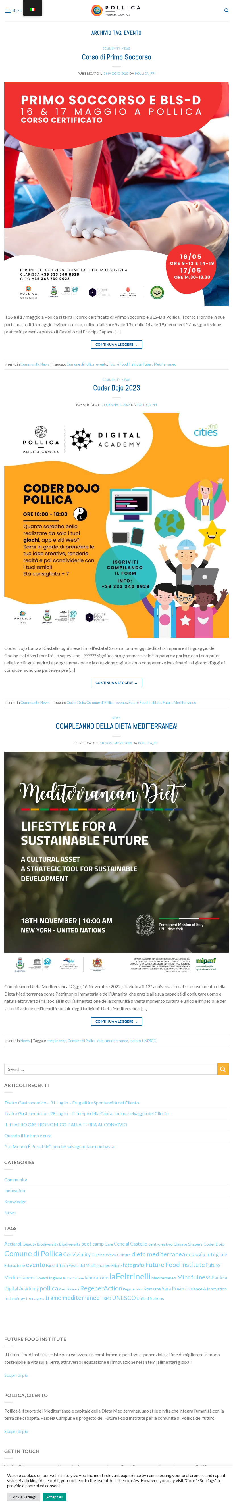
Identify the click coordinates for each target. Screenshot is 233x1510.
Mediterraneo (163, 1277)
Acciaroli (13, 1243)
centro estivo (160, 1244)
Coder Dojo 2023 (116, 388)
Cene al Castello (130, 1243)
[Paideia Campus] (116, 10)
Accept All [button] (54, 1497)
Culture (124, 1254)
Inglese (55, 1277)
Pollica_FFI (145, 73)
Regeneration (133, 1289)
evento (101, 364)
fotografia (134, 1265)
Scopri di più (16, 1375)
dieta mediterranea (112, 1040)
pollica (48, 1288)
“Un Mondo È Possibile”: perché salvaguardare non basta (59, 1146)
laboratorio (97, 1277)
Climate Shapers (188, 1244)
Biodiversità (69, 1244)
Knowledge (15, 1201)
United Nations (150, 1298)
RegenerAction (101, 1288)
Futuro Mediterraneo (159, 364)
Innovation (14, 1190)
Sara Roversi (175, 1288)
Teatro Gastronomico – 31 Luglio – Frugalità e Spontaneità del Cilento (71, 1102)
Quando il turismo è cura (27, 1135)
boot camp (92, 1243)
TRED (106, 1298)
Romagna (152, 1288)
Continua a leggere (116, 344)
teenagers (35, 1298)
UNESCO (149, 1040)
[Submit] (223, 1069)
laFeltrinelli (130, 1276)
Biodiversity (47, 1244)
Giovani (41, 1277)
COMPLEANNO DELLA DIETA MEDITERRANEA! (117, 726)
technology (14, 1298)
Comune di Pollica (80, 364)
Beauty (29, 1244)
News (126, 49)
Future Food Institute (125, 364)
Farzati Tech (57, 1265)
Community (111, 49)
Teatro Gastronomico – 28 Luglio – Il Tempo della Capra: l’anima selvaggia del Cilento (86, 1113)
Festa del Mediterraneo (90, 1265)
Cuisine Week (103, 1254)
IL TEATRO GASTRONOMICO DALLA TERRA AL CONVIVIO (65, 1124)
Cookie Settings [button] (24, 1497)
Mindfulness (194, 1277)
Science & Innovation (207, 1288)
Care (109, 1244)
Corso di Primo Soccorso (116, 57)
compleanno (56, 1040)
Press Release (69, 1289)
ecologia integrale (206, 1254)
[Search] (226, 10)
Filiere (116, 1265)
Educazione (14, 1265)
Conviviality (77, 1254)
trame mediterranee (72, 1297)
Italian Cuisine (73, 1278)
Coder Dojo (75, 702)
